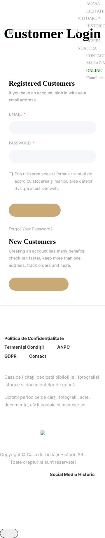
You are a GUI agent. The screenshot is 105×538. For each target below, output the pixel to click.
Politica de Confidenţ (26, 338)
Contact (37, 356)
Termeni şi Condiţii (24, 347)
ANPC (63, 347)
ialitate (56, 338)
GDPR (10, 356)
